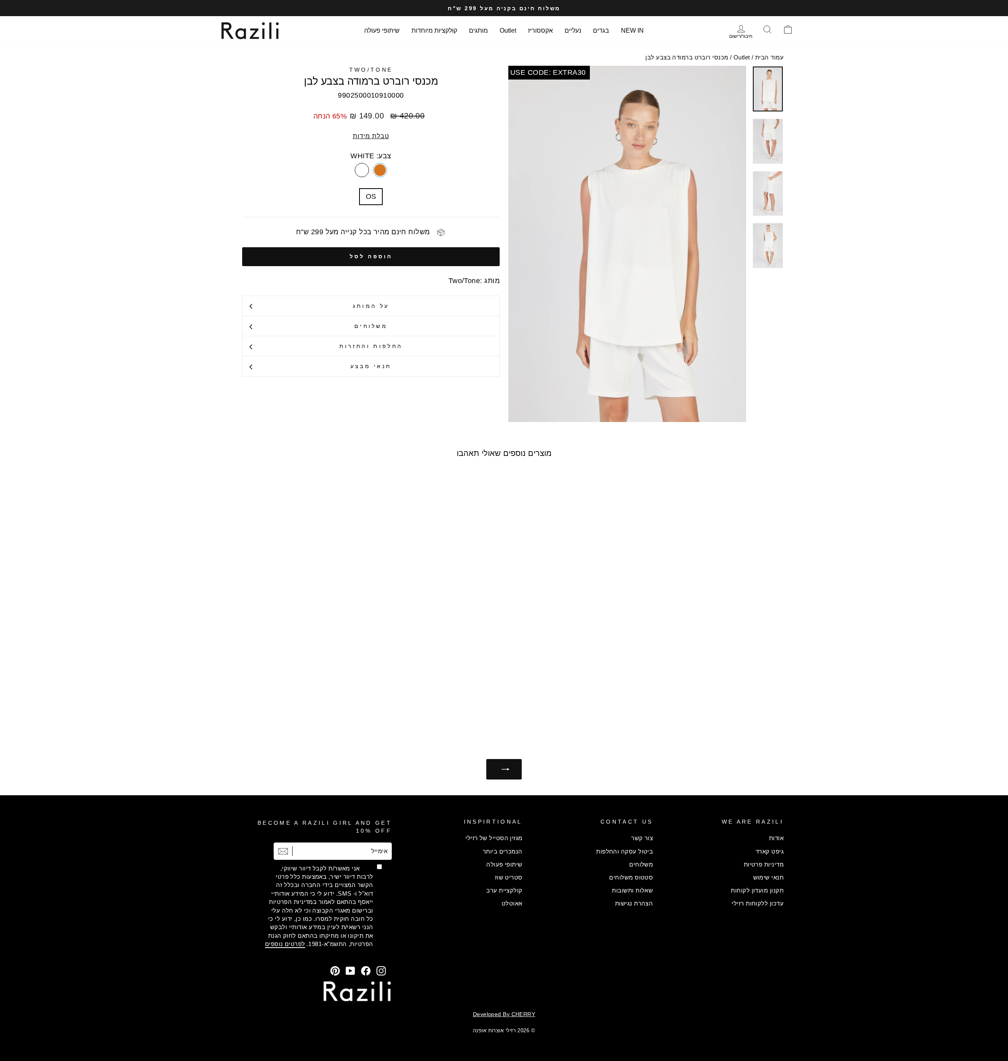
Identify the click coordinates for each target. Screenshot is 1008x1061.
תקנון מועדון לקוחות (757, 890)
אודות (776, 838)
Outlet (508, 30)
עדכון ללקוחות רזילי (758, 903)
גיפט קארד (770, 851)
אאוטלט (512, 903)
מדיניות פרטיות (764, 864)
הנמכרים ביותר (503, 851)
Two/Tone (371, 70)
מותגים (478, 30)
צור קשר (642, 838)
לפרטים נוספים (285, 944)
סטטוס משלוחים (631, 877)
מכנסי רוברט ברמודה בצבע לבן (686, 57)
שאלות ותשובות (632, 890)
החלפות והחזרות (370, 346)
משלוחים (370, 326)
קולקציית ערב (504, 890)
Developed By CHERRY (504, 1014)
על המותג (371, 306)
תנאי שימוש (768, 877)
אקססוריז (540, 30)
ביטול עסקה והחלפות (624, 851)
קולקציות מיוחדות (434, 30)
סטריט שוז (509, 877)
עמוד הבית (769, 57)
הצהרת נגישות (634, 903)
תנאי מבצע (371, 366)
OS (371, 196)
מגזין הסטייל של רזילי (493, 838)
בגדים (601, 30)
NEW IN (632, 30)
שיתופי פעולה (382, 30)
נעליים (573, 30)
